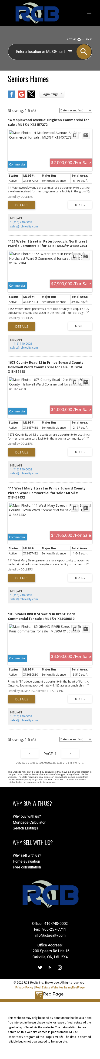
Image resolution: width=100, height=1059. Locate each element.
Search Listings (25, 828)
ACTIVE (71, 39)
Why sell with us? (27, 855)
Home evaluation (26, 861)
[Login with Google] (21, 97)
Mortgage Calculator (29, 822)
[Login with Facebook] (11, 97)
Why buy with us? (27, 816)
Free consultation (27, 867)
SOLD (89, 39)
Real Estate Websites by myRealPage (60, 987)
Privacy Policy (24, 987)
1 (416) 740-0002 (21, 222)
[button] (40, 967)
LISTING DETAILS (21, 205)
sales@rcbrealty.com (24, 226)
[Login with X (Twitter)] (31, 97)
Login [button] (52, 94)
